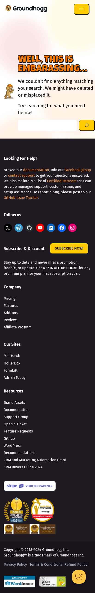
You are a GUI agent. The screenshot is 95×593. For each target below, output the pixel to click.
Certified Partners (61, 181)
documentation (36, 170)
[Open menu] (81, 9)
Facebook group (78, 170)
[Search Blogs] (87, 125)
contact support (21, 175)
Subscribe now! (69, 248)
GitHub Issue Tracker (21, 197)
